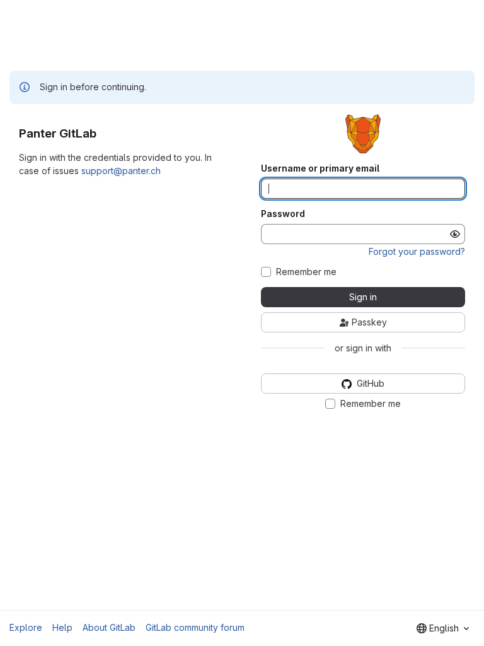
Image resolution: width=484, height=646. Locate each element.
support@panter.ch (121, 170)
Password (283, 214)
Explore (25, 627)
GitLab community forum (195, 627)
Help (62, 627)
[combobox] (443, 628)
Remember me (306, 272)
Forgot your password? (417, 251)
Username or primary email (320, 168)
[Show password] (455, 234)
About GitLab (109, 627)
